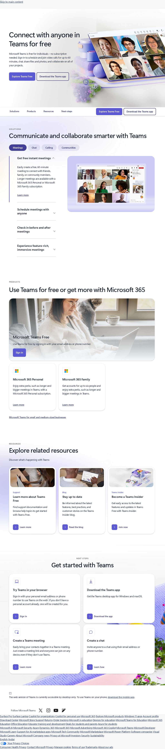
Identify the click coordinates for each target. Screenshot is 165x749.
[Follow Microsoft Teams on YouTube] (55, 710)
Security (85, 735)
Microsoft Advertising (81, 727)
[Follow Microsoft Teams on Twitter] (40, 710)
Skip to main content (11, 1)
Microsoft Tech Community (65, 731)
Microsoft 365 (88, 716)
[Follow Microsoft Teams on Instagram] (48, 710)
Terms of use (78, 747)
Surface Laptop (20, 716)
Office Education (19, 724)
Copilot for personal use (67, 716)
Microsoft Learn (8, 731)
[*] (10, 692)
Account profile (151, 716)
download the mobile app (121, 697)
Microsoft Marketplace (91, 731)
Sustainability (97, 735)
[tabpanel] (82, 206)
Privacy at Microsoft (60, 735)
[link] (14, 112)
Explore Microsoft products (110, 716)
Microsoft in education (80, 720)
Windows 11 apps (133, 716)
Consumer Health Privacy (13, 747)
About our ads (105, 747)
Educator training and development (46, 724)
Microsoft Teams (124, 727)
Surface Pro (6, 716)
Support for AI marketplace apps (34, 731)
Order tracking (60, 720)
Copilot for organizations (42, 716)
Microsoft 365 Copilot (104, 727)
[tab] (18, 147)
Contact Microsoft (36, 747)
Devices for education (104, 720)
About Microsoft (24, 735)
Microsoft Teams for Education (131, 720)
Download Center (9, 720)
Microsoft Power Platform (117, 731)
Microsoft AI (6, 727)
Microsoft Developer (144, 727)
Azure (36, 727)
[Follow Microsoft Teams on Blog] (63, 710)
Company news (41, 735)
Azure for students (107, 724)
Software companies (141, 731)
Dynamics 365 (46, 727)
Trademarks (91, 747)
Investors (76, 735)
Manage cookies (62, 747)
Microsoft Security (22, 727)
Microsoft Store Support (31, 720)
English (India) (7, 739)
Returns (48, 720)
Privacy (50, 747)
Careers (11, 735)
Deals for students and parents (81, 724)
